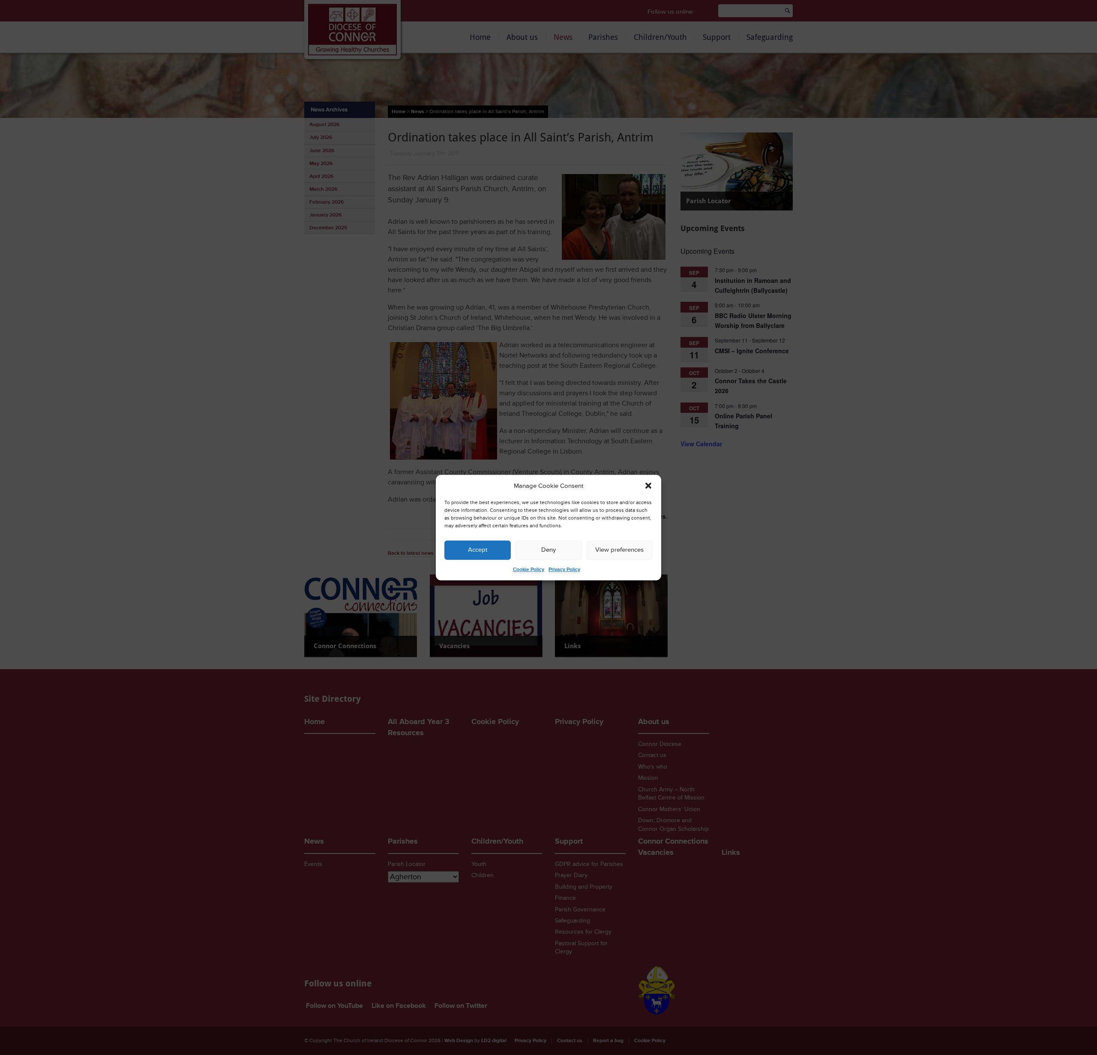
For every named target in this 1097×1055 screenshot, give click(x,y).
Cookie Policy (528, 569)
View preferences (619, 550)
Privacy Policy (564, 569)
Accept (477, 550)
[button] (648, 485)
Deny (548, 550)
